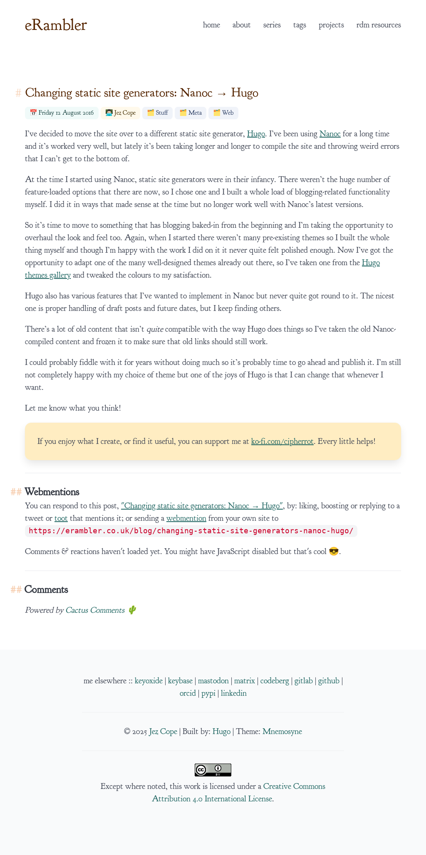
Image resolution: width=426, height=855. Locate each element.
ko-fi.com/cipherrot (282, 441)
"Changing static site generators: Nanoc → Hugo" (202, 505)
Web (227, 113)
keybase (180, 680)
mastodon (213, 680)
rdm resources (379, 25)
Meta (195, 113)
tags (299, 25)
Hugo (256, 133)
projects (331, 25)
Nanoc (330, 133)
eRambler (56, 24)
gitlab (304, 680)
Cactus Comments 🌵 (101, 610)
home (211, 25)
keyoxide (149, 680)
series (272, 25)
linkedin (234, 693)
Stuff (162, 113)
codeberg (274, 680)
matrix (244, 680)
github (328, 680)
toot (61, 518)
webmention (186, 518)
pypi (208, 693)
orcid (188, 693)
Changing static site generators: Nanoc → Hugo (141, 92)
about (242, 25)
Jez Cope (125, 113)
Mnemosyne (282, 731)
